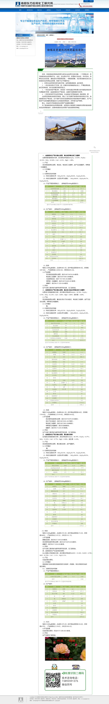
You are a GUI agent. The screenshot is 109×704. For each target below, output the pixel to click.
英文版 (91, 1)
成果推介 (49, 10)
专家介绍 (39, 10)
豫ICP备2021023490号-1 (78, 697)
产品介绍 (58, 10)
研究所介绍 (30, 10)
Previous (18, 24)
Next (91, 24)
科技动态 (68, 10)
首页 (20, 10)
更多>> (32, 35)
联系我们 (87, 10)
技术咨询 (77, 10)
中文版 (86, 1)
